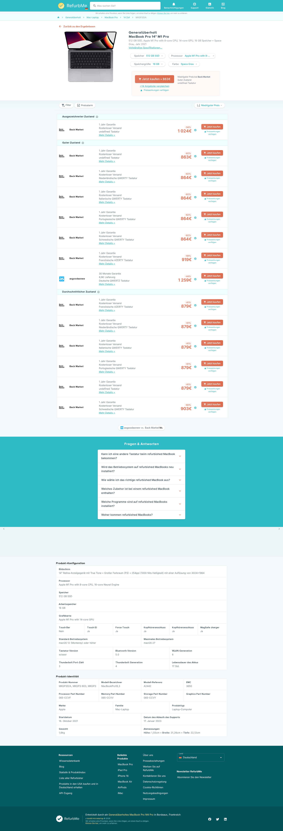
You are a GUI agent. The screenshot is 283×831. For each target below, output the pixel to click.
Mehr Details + (107, 135)
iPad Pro (122, 770)
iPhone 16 (123, 775)
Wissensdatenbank (69, 760)
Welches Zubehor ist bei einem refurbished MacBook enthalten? (135, 490)
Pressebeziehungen (153, 760)
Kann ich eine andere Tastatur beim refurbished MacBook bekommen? (138, 456)
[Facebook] (210, 819)
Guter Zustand (71, 142)
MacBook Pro (125, 764)
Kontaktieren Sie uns (154, 775)
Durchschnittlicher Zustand (79, 292)
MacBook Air (125, 781)
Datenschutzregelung (154, 781)
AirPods (122, 787)
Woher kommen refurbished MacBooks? (127, 514)
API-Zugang (65, 793)
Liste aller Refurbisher (71, 778)
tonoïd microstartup (95, 818)
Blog (61, 766)
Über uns (148, 755)
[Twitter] (217, 819)
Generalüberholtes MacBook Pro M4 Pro (131, 814)
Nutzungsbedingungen (155, 793)
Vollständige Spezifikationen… (145, 47)
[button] (148, 55)
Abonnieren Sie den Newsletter (194, 777)
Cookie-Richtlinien (153, 787)
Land (181, 753)
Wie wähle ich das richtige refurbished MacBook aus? (135, 479)
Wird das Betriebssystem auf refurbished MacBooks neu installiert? (137, 469)
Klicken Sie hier (163, 13)
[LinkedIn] (225, 819)
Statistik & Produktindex (72, 772)
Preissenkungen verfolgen (156, 90)
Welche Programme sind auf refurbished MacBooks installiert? (134, 503)
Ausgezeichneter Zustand (78, 116)
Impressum (149, 798)
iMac (120, 793)
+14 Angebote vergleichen (154, 86)
